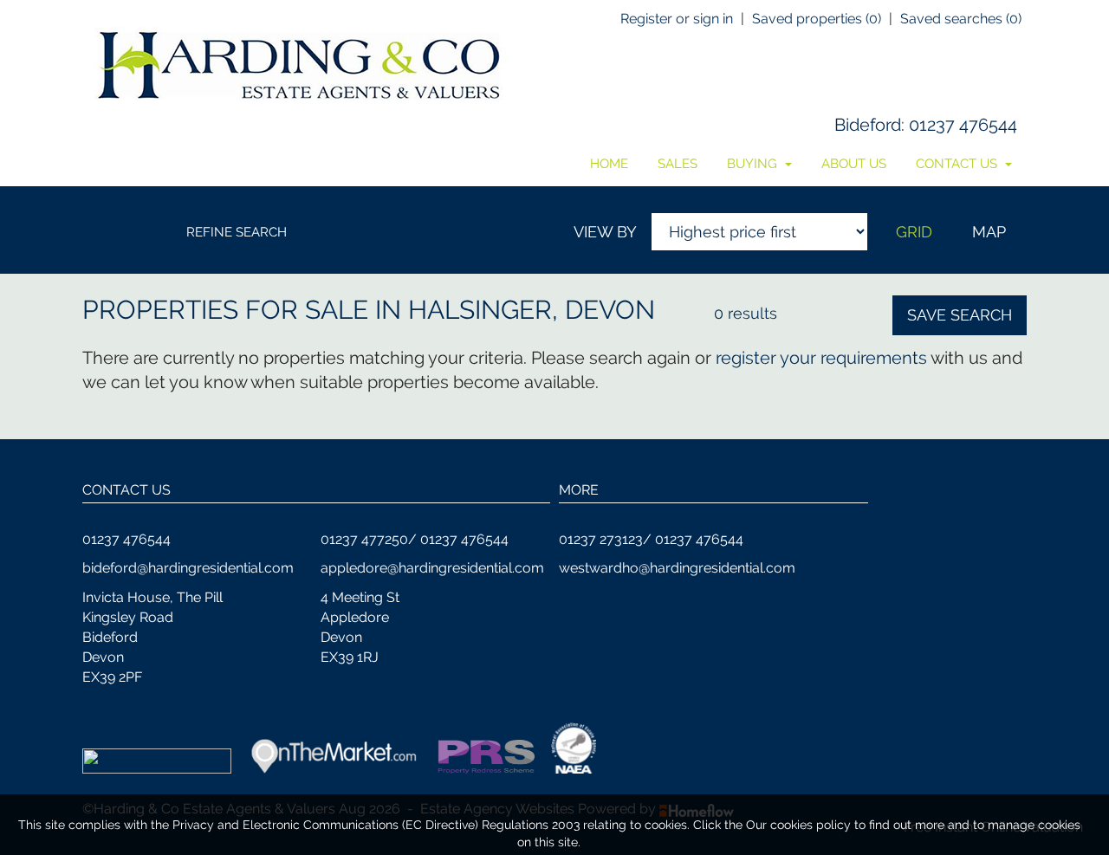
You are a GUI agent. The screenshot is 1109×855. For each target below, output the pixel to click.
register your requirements (821, 357)
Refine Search (236, 232)
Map (989, 232)
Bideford (867, 124)
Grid (914, 232)
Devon (610, 310)
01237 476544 (963, 124)
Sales (677, 164)
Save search (959, 315)
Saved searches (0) (960, 18)
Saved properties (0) (816, 18)
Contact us (958, 164)
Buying (754, 164)
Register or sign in (676, 18)
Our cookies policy (800, 825)
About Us (853, 164)
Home (609, 164)
